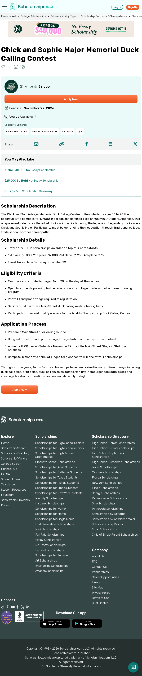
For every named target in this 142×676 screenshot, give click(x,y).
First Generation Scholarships (54, 524)
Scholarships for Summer (52, 555)
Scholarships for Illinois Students (56, 488)
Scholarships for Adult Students (56, 467)
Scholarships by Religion (108, 524)
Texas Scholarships (104, 467)
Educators (7, 494)
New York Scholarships (107, 482)
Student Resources (13, 489)
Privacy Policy (101, 592)
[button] (3, 67)
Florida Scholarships (105, 477)
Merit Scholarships (47, 529)
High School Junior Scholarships (113, 448)
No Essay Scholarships (50, 545)
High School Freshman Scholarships (116, 462)
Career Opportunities (105, 577)
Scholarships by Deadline (109, 514)
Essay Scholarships (48, 539)
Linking (96, 582)
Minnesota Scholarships (107, 508)
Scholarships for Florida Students (57, 482)
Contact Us (99, 566)
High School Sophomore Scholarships (108, 455)
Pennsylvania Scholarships (109, 498)
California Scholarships (107, 472)
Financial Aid (8, 16)
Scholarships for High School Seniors (59, 443)
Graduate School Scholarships (55, 462)
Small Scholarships (104, 529)
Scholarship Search (13, 448)
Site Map (98, 587)
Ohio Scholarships (104, 503)
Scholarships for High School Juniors (59, 448)
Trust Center (100, 603)
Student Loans (10, 479)
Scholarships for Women (51, 508)
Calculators (8, 484)
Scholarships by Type (63, 16)
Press (5, 505)
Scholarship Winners (14, 458)
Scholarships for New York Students (59, 493)
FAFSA (5, 474)
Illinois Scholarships (105, 488)
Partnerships (100, 572)
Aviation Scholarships (49, 571)
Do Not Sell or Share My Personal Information (71, 666)
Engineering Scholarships (51, 565)
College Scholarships (33, 16)
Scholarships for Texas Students (56, 477)
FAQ (94, 561)
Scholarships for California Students (58, 472)
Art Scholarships (46, 560)
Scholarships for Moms (50, 514)
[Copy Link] (61, 144)
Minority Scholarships (49, 498)
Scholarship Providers (15, 500)
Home (5, 443)
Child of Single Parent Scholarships (115, 534)
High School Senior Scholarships (113, 443)
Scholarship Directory (15, 453)
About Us (98, 556)
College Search (11, 463)
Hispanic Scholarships (50, 503)
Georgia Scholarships (106, 493)
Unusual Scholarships (49, 550)
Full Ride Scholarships (49, 534)
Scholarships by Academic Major (113, 519)
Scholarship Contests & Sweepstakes (104, 16)
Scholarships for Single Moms (54, 519)
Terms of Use (100, 598)
